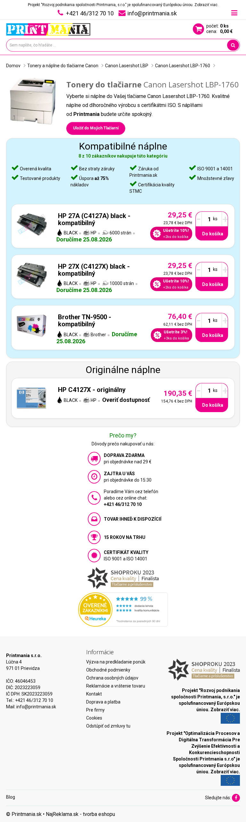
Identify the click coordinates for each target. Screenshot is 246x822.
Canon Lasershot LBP (126, 65)
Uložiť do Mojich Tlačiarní (96, 128)
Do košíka (212, 233)
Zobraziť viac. (206, 5)
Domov (13, 65)
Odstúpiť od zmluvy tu (108, 725)
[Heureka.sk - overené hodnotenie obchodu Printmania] (123, 609)
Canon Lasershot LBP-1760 (182, 65)
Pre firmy (95, 709)
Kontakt (94, 693)
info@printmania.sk (36, 706)
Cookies (94, 717)
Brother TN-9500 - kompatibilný (84, 320)
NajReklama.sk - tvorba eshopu (80, 814)
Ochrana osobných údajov (112, 677)
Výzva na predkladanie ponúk (115, 661)
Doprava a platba (103, 701)
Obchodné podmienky (108, 669)
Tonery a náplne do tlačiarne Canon (62, 65)
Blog (10, 797)
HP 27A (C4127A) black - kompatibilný (94, 219)
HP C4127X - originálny (92, 390)
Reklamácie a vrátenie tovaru (115, 685)
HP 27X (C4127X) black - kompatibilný (94, 270)
